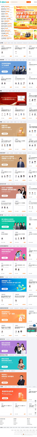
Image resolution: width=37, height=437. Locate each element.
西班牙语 (9, 36)
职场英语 (5, 24)
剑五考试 (19, 277)
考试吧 (14, 427)
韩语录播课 (18, 386)
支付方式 (15, 421)
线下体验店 (24, 430)
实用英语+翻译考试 (4, 23)
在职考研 (9, 7)
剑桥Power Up (15, 277)
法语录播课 (34, 386)
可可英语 (19, 427)
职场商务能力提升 (16, 308)
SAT (5, 14)
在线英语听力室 (27, 427)
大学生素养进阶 (3, 38)
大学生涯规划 (3, 33)
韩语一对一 (13, 386)
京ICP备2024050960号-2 (17, 434)
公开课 (12, 7)
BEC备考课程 (11, 308)
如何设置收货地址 (29, 424)
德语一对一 (22, 386)
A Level (8, 12)
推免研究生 (6, 34)
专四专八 (8, 19)
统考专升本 (3, 28)
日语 (1, 36)
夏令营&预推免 (12, 34)
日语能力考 (5, 386)
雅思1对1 (6, 12)
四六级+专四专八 (4, 18)
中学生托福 (2, 14)
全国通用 (2, 29)
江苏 (9, 29)
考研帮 (16, 427)
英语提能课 (6, 277)
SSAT (8, 14)
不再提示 (33, 330)
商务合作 (18, 430)
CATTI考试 (8, 24)
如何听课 (28, 420)
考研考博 (2, 6)
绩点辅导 (9, 34)
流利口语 (2, 24)
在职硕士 (2, 21)
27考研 (2, 7)
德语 (6, 36)
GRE (5, 17)
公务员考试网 (23, 427)
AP (6, 14)
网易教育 (8, 427)
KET (22, 277)
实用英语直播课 (26, 308)
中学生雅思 (2, 12)
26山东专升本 (8, 339)
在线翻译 (35, 427)
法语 (5, 36)
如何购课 (15, 420)
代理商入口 (27, 430)
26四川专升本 (17, 339)
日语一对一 (9, 386)
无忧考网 (11, 427)
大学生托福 (2, 17)
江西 (4, 29)
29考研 (7, 7)
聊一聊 (29, 330)
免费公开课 (11, 19)
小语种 (2, 35)
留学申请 (11, 12)
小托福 (10, 14)
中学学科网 (31, 427)
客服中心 (31, 430)
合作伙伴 (15, 430)
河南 (8, 29)
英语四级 (2, 19)
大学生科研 (2, 34)
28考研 (4, 7)
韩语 (3, 36)
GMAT (7, 17)
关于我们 (1, 420)
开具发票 (15, 424)
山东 (6, 29)
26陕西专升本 (12, 339)
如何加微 (28, 421)
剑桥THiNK (10, 277)
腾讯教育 (5, 427)
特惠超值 (8, 31)
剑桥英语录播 (21, 308)
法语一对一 (30, 386)
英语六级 (5, 19)
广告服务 (21, 430)
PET (24, 277)
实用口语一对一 (32, 308)
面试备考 (5, 31)
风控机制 (1, 424)
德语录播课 (26, 386)
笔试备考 (2, 31)
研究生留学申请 (10, 17)
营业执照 (22, 434)
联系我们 (1, 421)
